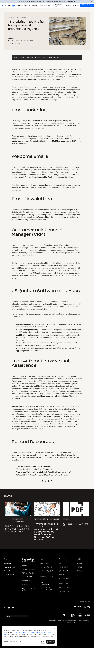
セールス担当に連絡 (46, 567)
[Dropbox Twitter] (5, 607)
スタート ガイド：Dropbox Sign (45, 583)
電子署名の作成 (26, 580)
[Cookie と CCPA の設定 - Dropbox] (29, 636)
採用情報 (79, 563)
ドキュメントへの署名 (28, 569)
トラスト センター (64, 578)
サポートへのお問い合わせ (46, 572)
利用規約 (79, 567)
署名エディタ (26, 584)
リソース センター (64, 571)
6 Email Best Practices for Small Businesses (34, 469)
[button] (28, 5)
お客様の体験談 (63, 567)
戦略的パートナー (64, 587)
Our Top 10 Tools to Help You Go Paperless (33, 466)
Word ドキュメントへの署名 (28, 589)
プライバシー (81, 571)
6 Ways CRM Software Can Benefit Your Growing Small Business (42, 475)
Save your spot (70, 1)
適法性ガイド (63, 574)
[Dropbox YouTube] (13, 607)
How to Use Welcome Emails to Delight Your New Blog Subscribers (43, 472)
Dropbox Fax (8, 571)
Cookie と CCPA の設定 (46, 577)
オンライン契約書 (27, 577)
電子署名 (24, 565)
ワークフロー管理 (21, 17)
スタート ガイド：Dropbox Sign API (46, 589)
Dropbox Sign (8, 563)
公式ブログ (11, 17)
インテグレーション (9, 574)
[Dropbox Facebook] (9, 607)
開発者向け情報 (59, 5)
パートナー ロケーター (65, 592)
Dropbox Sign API (9, 567)
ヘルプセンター (44, 563)
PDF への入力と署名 (28, 573)
